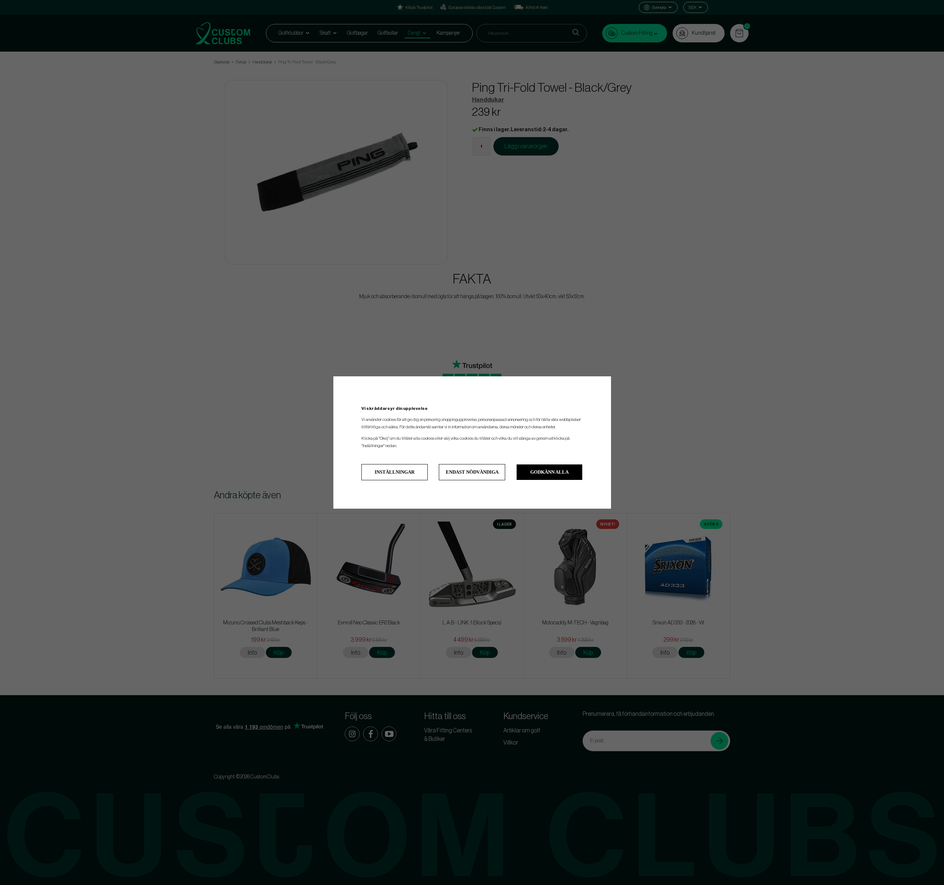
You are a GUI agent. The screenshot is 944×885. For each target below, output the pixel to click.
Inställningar (394, 472)
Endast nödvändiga (472, 472)
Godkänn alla (549, 472)
